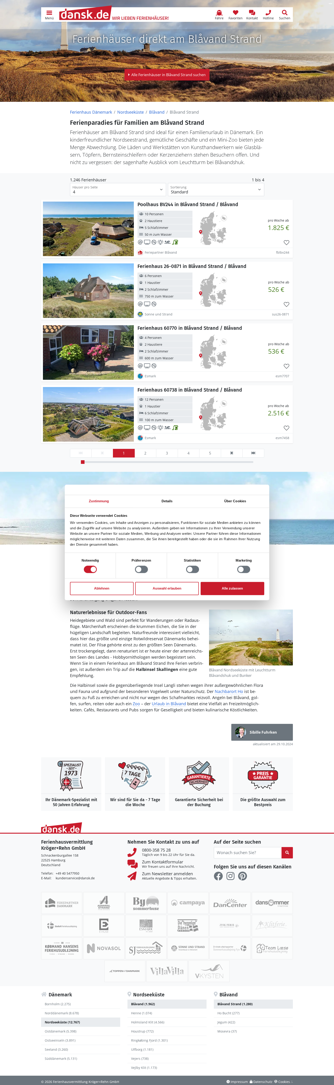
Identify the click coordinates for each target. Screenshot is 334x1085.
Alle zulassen (232, 588)
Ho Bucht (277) (228, 1013)
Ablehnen (101, 588)
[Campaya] (188, 903)
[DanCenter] (230, 903)
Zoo (136, 703)
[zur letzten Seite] (253, 453)
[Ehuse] (104, 925)
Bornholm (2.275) (58, 1004)
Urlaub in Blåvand (169, 703)
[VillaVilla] (167, 971)
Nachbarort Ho (229, 691)
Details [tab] (167, 501)
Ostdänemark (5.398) (60, 1031)
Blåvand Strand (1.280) (235, 1004)
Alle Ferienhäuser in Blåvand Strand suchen (168, 74)
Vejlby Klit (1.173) (144, 1067)
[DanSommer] (272, 903)
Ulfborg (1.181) (142, 1049)
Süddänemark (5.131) (61, 1058)
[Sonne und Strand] (188, 948)
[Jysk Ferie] (230, 925)
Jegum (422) (226, 1022)
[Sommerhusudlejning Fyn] (230, 948)
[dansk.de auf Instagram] (230, 876)
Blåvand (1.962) (143, 1004)
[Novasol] (104, 948)
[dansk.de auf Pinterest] (242, 876)
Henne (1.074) (141, 1013)
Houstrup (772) (142, 1031)
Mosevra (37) (227, 1031)
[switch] (141, 569)
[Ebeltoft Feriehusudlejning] (62, 925)
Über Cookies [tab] (235, 501)
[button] (49, 14)
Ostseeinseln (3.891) (60, 1040)
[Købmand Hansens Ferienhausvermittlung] (62, 948)
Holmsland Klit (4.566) (147, 1022)
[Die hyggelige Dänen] (188, 925)
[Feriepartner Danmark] (62, 903)
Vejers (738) (140, 1058)
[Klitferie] (272, 925)
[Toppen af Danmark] (125, 971)
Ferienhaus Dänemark (91, 112)
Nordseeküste (130, 112)
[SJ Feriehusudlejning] (146, 948)
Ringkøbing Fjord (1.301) (149, 1040)
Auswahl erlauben (167, 588)
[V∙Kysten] (209, 971)
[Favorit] (286, 242)
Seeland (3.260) (56, 1049)
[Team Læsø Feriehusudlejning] (272, 948)
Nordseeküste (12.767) (62, 1022)
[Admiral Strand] (104, 903)
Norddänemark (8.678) (62, 1013)
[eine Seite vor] (232, 453)
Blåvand (157, 112)
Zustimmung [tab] (99, 501)
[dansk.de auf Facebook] (218, 876)
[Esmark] (146, 925)
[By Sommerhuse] (146, 903)
